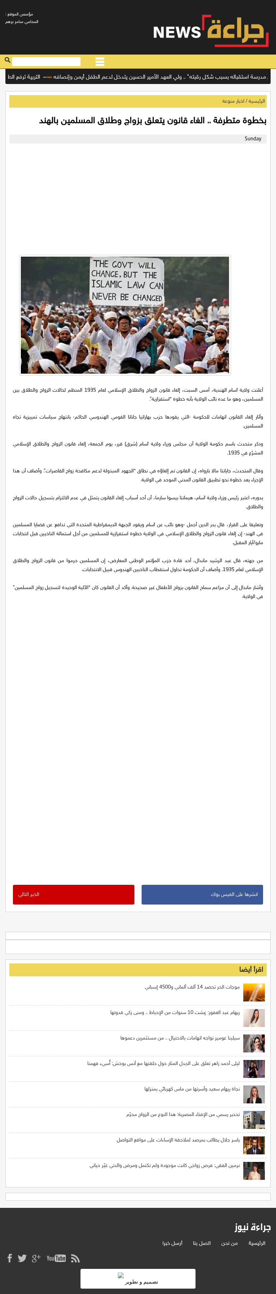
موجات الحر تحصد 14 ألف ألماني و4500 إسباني (192, 987)
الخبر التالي (28, 895)
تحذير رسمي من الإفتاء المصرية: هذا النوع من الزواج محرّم (183, 1115)
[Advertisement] (138, 197)
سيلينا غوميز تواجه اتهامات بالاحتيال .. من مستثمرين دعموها (180, 1038)
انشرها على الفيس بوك (234, 895)
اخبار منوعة (233, 101)
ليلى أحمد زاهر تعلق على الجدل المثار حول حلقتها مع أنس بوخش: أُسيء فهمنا (163, 1064)
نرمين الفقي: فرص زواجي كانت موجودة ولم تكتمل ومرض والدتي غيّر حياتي (164, 1166)
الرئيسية (257, 101)
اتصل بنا (202, 1244)
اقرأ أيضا (251, 970)
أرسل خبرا (172, 1244)
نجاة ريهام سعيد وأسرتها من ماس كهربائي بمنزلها (192, 1089)
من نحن (229, 1244)
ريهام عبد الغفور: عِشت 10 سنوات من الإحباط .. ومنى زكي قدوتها (175, 1013)
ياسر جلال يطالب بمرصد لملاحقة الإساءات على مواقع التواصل (178, 1140)
